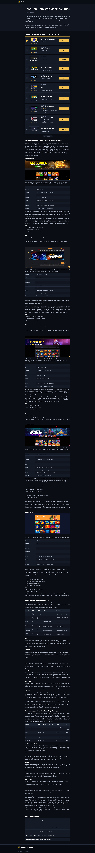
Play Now (64, 40)
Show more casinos (47, 136)
